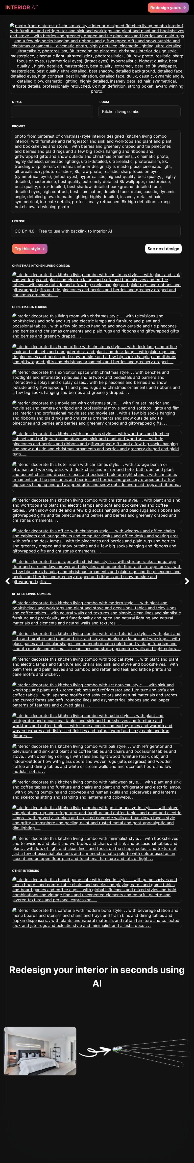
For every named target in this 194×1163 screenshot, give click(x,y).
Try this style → (30, 248)
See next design (163, 248)
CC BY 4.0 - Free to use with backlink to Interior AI (63, 231)
